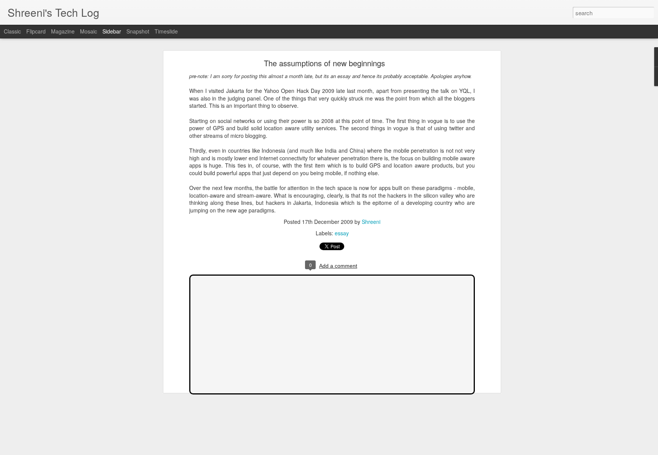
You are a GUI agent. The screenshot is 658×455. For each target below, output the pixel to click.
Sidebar (111, 31)
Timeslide (166, 31)
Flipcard (36, 31)
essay (342, 233)
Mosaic (88, 31)
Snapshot (137, 31)
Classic (12, 31)
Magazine (63, 31)
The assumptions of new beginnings (324, 63)
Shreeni (371, 221)
